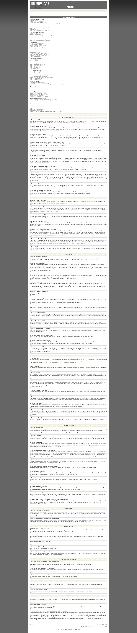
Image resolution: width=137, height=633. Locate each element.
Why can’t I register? (34, 29)
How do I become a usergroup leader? (38, 76)
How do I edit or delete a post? (36, 44)
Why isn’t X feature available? (36, 110)
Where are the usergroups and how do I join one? (41, 75)
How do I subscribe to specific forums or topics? (40, 100)
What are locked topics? (35, 67)
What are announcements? (36, 65)
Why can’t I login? (34, 20)
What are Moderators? (35, 72)
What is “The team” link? (35, 79)
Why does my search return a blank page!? (39, 94)
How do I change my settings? (36, 33)
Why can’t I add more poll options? (37, 47)
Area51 (31, 607)
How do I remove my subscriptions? (38, 101)
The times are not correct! (35, 34)
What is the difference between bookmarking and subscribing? (43, 99)
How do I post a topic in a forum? (37, 43)
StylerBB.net (69, 630)
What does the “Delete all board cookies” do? (40, 30)
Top (31, 146)
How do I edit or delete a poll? (36, 48)
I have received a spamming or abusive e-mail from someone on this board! (46, 84)
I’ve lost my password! (35, 24)
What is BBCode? (34, 59)
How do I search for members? (36, 95)
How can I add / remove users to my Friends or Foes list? (42, 89)
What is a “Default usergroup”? (36, 78)
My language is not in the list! (36, 36)
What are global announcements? (37, 64)
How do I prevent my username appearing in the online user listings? (45, 23)
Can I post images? (34, 63)
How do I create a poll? (35, 46)
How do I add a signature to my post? (38, 45)
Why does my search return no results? (38, 93)
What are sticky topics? (35, 66)
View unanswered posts (34, 13)
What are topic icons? (34, 68)
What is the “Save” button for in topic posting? (40, 54)
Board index (32, 624)
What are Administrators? (35, 71)
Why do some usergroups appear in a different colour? (42, 77)
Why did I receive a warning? (36, 52)
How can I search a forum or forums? (38, 92)
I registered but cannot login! (36, 26)
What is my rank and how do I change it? (39, 39)
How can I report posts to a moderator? (38, 53)
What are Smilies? (34, 62)
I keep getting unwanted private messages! (39, 83)
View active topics (42, 13)
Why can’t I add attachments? (36, 51)
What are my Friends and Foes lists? (38, 88)
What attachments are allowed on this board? (40, 105)
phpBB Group (68, 599)
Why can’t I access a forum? (36, 50)
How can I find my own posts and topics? (39, 96)
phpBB (63, 629)
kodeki (74, 630)
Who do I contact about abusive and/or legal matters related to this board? (46, 111)
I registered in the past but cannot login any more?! (41, 27)
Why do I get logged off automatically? (38, 22)
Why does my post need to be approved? (39, 55)
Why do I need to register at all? (37, 21)
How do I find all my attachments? (37, 106)
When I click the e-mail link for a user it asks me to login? (42, 40)
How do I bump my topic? (35, 56)
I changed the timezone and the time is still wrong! (41, 35)
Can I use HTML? (34, 60)
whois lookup (51, 614)
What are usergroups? (35, 74)
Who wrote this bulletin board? (36, 109)
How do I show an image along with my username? (41, 38)
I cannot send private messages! (37, 82)
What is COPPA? (33, 28)
